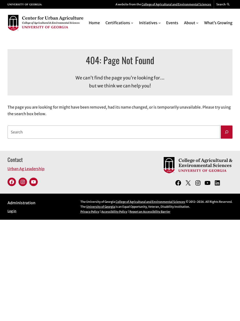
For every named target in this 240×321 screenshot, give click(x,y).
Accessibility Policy (114, 211)
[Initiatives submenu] (159, 23)
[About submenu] (197, 23)
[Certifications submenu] (132, 23)
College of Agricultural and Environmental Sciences (176, 4)
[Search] (226, 132)
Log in (12, 211)
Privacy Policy (89, 211)
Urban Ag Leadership (26, 168)
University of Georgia (100, 206)
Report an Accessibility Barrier (149, 211)
